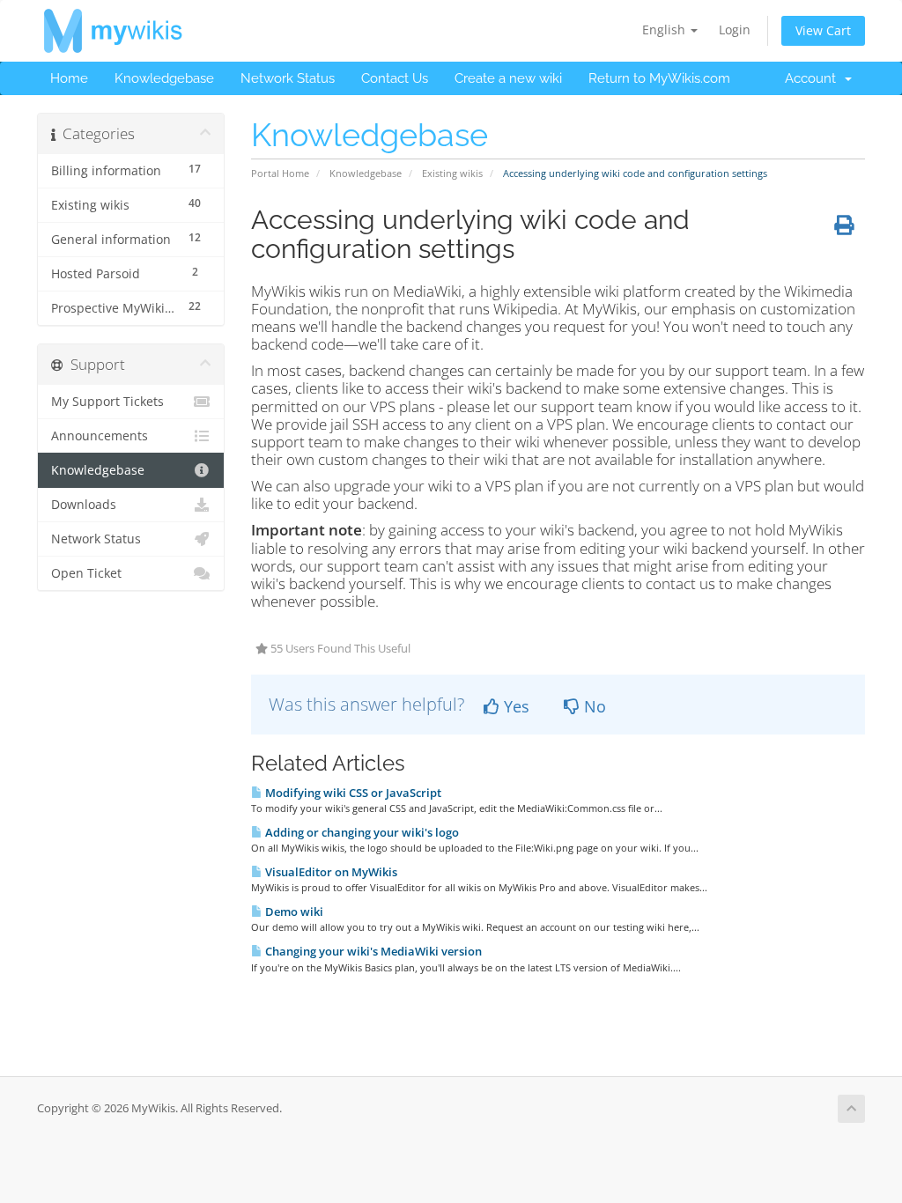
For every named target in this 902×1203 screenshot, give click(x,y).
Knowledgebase (164, 78)
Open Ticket (86, 573)
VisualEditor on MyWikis (329, 872)
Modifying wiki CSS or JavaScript (351, 793)
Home (69, 78)
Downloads (83, 505)
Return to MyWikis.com (659, 78)
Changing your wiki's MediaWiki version (372, 951)
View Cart (823, 30)
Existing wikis (452, 173)
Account (814, 78)
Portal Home (280, 173)
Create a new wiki (508, 78)
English (665, 29)
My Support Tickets (107, 402)
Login (734, 29)
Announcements (99, 436)
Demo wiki (292, 911)
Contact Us (394, 78)
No (593, 706)
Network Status (287, 78)
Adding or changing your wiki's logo (360, 832)
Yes (514, 706)
